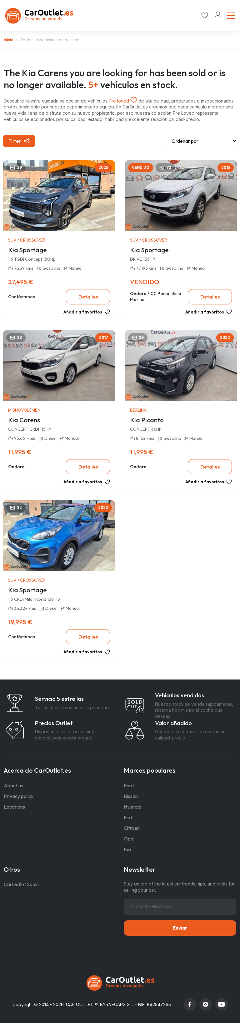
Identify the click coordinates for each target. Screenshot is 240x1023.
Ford (129, 785)
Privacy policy (18, 796)
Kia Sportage (27, 250)
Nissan (131, 796)
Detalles (88, 296)
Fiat (128, 817)
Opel (129, 838)
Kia (127, 849)
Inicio (8, 40)
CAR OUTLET (79, 1004)
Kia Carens (24, 420)
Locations (14, 807)
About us (13, 785)
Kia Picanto (147, 420)
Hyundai (132, 807)
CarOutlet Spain (21, 884)
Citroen (132, 828)
